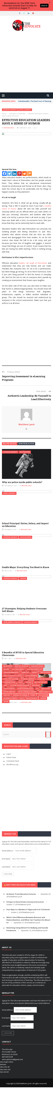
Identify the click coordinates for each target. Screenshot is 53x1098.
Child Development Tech (34, 669)
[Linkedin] (14, 173)
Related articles (9, 444)
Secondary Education (10, 698)
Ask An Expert (7, 666)
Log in (8, 754)
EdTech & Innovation (31, 676)
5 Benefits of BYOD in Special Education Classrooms (23, 653)
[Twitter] (9, 173)
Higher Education (25, 537)
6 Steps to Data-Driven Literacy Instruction (25, 902)
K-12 (37, 689)
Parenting (6, 695)
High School (36, 685)
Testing (5, 701)
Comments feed (12, 761)
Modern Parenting (9, 692)
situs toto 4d (5, 1067)
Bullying (6, 669)
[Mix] (29, 173)
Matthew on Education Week (21, 885)
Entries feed (11, 757)
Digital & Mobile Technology (12, 622)
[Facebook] (4, 173)
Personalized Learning (20, 695)
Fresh (5, 685)
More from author (26, 444)
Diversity (34, 672)
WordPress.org (12, 764)
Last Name (6, 867)
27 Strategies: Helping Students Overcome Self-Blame (24, 610)
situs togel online (6, 1062)
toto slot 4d (4, 1072)
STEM (21, 698)
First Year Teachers (40, 682)
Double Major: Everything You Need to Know (25, 567)
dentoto (3, 1064)
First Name (6, 859)
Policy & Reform (25, 452)
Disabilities (25, 672)
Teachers (23, 578)
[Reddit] (24, 173)
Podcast (32, 695)
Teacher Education (31, 698)
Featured (28, 682)
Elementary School (9, 682)
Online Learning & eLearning (27, 692)
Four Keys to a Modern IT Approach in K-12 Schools (28, 909)
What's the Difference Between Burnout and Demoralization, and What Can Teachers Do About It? (28, 920)
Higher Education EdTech (25, 689)
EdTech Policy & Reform (10, 679)
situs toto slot (5, 1069)
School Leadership (25, 110)
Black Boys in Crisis (37, 666)
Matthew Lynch (9, 128)
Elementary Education (44, 679)
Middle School (46, 689)
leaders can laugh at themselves (33, 263)
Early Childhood (45, 672)
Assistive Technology (21, 666)
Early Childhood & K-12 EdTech (12, 676)
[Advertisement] (26, 62)
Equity (21, 682)
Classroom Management (11, 672)
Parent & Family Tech (45, 692)
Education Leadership (10, 110)
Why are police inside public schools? (22, 482)
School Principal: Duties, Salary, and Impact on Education (25, 524)
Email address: (8, 850)
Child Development (18, 669)
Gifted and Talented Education (19, 685)
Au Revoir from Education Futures (21, 894)
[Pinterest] (19, 173)
